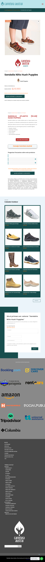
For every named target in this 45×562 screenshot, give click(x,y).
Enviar (34, 348)
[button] (39, 21)
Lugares (6, 453)
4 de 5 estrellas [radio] (12, 327)
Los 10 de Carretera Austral (11, 451)
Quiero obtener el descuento (14, 96)
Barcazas (7, 446)
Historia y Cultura (9, 449)
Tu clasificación (11, 325)
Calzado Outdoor (16, 10)
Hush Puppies (23, 112)
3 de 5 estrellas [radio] (10, 327)
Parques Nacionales (9, 455)
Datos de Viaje (8, 448)
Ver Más (36, 300)
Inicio (6, 10)
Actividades (7, 444)
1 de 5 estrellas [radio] (7, 327)
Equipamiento (10, 10)
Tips (5, 458)
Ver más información (22, 139)
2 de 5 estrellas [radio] (9, 327)
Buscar (19, 546)
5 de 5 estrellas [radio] (14, 327)
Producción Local (9, 456)
